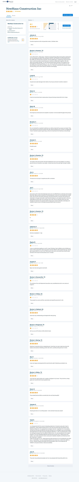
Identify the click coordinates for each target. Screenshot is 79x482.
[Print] (70, 6)
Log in (75, 1)
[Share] (72, 6)
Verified (32, 36)
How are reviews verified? (66, 28)
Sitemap (50, 475)
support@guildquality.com (43, 478)
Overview (9, 15)
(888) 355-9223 (34, 478)
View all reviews (50, 466)
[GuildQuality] (7, 2)
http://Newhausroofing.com (14, 32)
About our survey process (59, 1)
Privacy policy (45, 475)
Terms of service (38, 475)
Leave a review (68, 15)
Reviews (13, 15)
